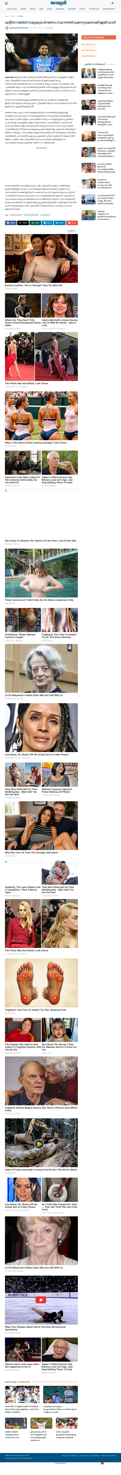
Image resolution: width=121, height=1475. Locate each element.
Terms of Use (84, 1455)
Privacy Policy (95, 1455)
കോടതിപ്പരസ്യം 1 (89, 44)
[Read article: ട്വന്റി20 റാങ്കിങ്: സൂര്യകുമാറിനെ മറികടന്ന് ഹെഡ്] (16, 1423)
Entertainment (109, 9)
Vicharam (72, 9)
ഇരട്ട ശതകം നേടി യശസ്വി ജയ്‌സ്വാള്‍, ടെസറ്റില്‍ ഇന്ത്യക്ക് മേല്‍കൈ (38, 1436)
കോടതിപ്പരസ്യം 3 (89, 56)
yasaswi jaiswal (16, 215)
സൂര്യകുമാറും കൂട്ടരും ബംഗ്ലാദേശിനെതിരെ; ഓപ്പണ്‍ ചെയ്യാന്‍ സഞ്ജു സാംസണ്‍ (59, 1409)
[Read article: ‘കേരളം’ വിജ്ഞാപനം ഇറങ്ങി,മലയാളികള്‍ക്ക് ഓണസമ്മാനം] (89, 215)
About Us (65, 1455)
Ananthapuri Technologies (24, 1458)
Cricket (20, 16)
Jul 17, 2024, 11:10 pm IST (37, 28)
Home (7, 16)
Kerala (33, 9)
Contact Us (74, 1455)
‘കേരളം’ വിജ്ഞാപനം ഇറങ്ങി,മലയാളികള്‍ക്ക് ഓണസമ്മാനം (107, 215)
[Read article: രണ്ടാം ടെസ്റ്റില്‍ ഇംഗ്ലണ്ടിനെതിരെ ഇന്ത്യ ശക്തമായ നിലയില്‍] (67, 1423)
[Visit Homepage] (58, 3)
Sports (82, 9)
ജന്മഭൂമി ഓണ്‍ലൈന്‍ (19, 27)
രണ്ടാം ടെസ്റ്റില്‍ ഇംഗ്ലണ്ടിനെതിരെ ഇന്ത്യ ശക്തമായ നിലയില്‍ (66, 1434)
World (49, 9)
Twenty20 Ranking (31, 215)
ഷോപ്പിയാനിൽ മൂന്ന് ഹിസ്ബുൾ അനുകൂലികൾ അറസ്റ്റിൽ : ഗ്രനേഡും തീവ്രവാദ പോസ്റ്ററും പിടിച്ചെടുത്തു (106, 123)
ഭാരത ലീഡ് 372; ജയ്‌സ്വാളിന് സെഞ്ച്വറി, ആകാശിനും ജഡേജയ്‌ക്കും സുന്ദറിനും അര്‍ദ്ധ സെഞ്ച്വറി (22, 1409)
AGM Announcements (109, 1455)
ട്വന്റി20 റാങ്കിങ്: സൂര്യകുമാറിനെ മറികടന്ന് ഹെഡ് (12, 1434)
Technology (94, 9)
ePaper (23, 9)
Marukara (60, 9)
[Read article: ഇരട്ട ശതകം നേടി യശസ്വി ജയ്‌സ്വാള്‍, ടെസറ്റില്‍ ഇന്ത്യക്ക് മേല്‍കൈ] (41, 1423)
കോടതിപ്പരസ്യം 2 (89, 50)
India (41, 9)
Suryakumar (45, 215)
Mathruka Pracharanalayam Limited (17, 1455)
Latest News (12, 9)
